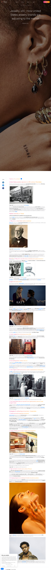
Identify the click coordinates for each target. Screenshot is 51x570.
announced (39, 309)
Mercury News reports (30, 357)
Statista (14, 308)
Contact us (46, 1)
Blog (23, 5)
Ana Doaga (8, 569)
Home (21, 5)
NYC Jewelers (26, 205)
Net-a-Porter (24, 561)
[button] (2, 569)
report (35, 418)
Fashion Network (29, 355)
